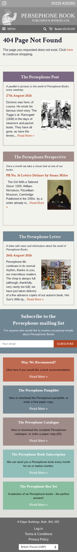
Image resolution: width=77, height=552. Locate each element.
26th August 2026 (19, 255)
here (70, 50)
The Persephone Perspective (40, 157)
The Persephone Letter (40, 237)
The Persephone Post (40, 77)
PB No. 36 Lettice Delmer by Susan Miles (37, 175)
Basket (64, 29)
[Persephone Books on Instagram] (4, 4)
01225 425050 (63, 3)
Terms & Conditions (38, 534)
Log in (38, 528)
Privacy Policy (39, 539)
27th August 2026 (19, 95)
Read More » (25, 135)
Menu (11, 28)
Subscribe (65, 344)
